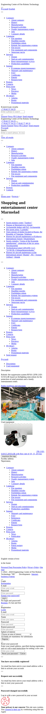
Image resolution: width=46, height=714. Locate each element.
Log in (4, 598)
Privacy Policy (33, 567)
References (15, 518)
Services (9, 54)
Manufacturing (17, 25)
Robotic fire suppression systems (24, 45)
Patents (14, 77)
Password (5, 591)
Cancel (22, 654)
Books (13, 100)
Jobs (13, 32)
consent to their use (13, 709)
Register (4, 603)
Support (9, 66)
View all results (7, 137)
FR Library (17, 116)
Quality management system (22, 29)
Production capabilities (20, 64)
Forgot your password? (10, 596)
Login (3, 610)
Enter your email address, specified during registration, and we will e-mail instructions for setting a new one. (23, 647)
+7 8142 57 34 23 (8, 109)
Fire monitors (16, 38)
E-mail (3, 586)
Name (3, 617)
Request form (16, 80)
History (14, 22)
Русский (4, 9)
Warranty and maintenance (22, 70)
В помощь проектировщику (23, 68)
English (12, 9)
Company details (18, 34)
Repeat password (8, 627)
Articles (14, 98)
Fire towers (15, 48)
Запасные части (18, 52)
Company (10, 18)
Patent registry (17, 545)
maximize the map (9, 456)
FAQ (13, 73)
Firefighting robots (18, 43)
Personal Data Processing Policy (14, 567)
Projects (9, 82)
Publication (15, 536)
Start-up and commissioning (22, 59)
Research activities (18, 27)
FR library (10, 96)
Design (14, 57)
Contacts (9, 84)
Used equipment (12, 366)
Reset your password (10, 654)
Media (13, 93)
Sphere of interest (8, 632)
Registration (6, 583)
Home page (5, 196)
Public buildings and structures (13, 386)
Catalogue (10, 36)
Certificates (15, 75)
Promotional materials (20, 103)
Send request (28, 116)
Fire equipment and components (24, 50)
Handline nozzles (18, 41)
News (13, 89)
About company (17, 20)
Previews (15, 91)
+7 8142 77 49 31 (23, 123)
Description (10, 364)
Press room (10, 86)
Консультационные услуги (22, 61)
